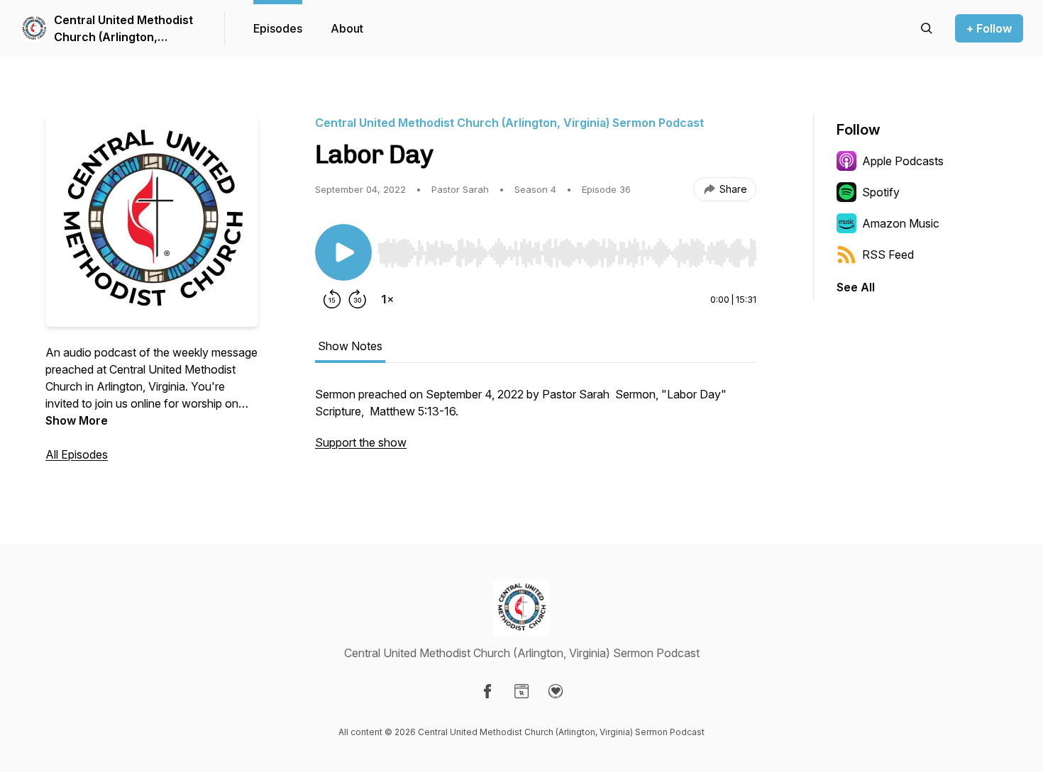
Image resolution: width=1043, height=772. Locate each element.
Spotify (881, 192)
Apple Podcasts (903, 161)
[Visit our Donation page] (555, 691)
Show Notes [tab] (350, 346)
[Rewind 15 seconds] (332, 299)
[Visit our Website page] (521, 691)
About (347, 28)
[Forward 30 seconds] (358, 299)
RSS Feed (888, 254)
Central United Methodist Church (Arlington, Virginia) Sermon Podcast (124, 29)
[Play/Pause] (343, 252)
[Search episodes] (926, 28)
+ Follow (989, 28)
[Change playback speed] (387, 299)
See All (856, 287)
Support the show (361, 442)
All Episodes (76, 454)
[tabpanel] (535, 425)
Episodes (277, 28)
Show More (76, 420)
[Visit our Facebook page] (487, 691)
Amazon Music (900, 223)
